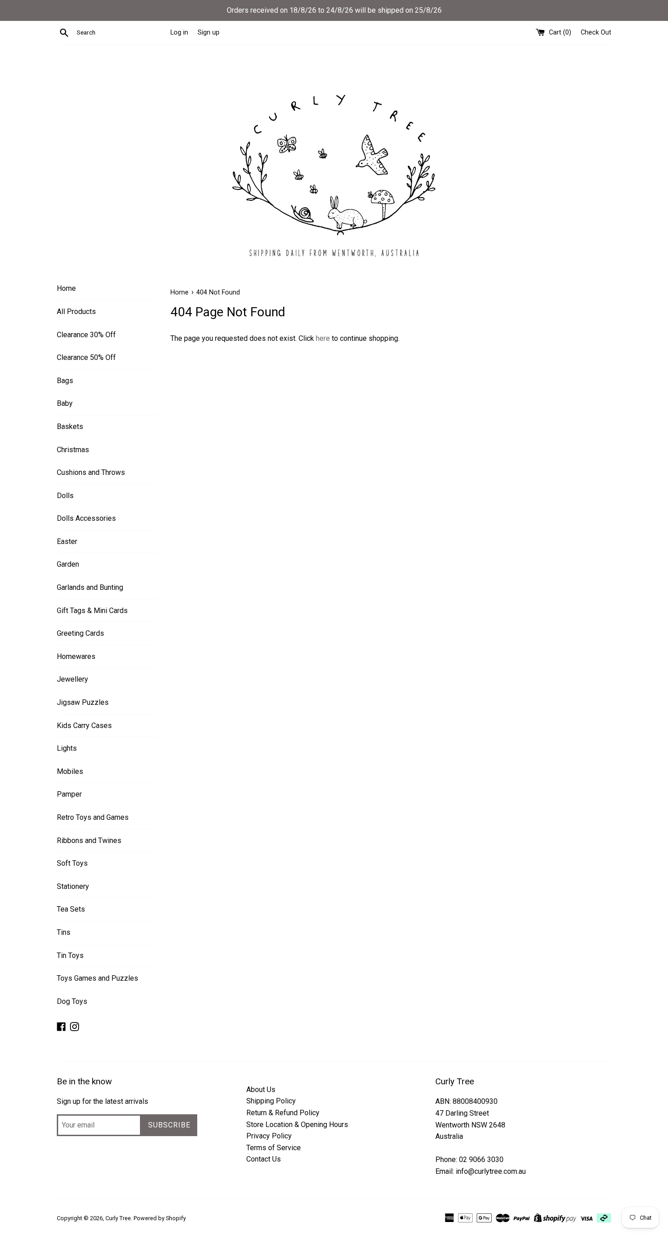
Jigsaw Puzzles (83, 702)
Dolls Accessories (86, 518)
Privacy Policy (269, 1136)
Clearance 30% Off (86, 334)
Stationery (73, 886)
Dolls (65, 495)
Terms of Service (273, 1147)
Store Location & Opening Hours (297, 1124)
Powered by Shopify (160, 1218)
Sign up (208, 32)
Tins (63, 932)
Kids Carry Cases (84, 725)
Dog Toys (72, 1001)
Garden (68, 564)
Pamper (69, 794)
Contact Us (263, 1159)
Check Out (596, 32)
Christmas (73, 449)
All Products (76, 311)
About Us (260, 1089)
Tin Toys (70, 955)
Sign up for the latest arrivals (102, 1101)
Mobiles (70, 771)
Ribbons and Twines (89, 840)
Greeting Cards (80, 633)
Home (66, 288)
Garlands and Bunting (90, 587)
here (323, 338)
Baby (65, 403)
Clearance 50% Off (86, 357)
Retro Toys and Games (93, 817)
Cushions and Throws (91, 472)
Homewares (76, 656)
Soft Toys (72, 863)
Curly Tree (118, 1218)
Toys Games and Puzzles (97, 978)
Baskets (70, 426)
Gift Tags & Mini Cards (92, 610)
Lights (67, 748)
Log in (179, 32)
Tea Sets (71, 909)
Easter (67, 541)
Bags (65, 380)
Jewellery (72, 679)
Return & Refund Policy (282, 1112)
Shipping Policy (271, 1101)
